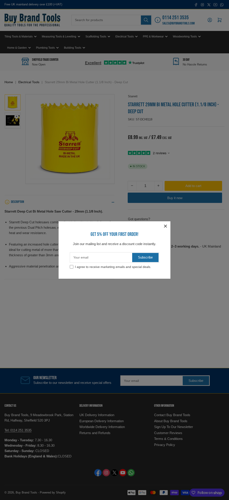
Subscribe (145, 257)
